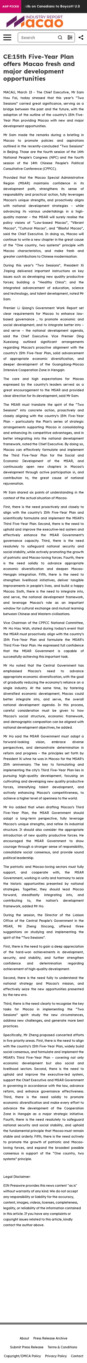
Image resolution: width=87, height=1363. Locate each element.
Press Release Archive (50, 1338)
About (24, 1338)
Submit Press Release (27, 1347)
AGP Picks (10, 6)
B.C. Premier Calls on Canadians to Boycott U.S (41, 6)
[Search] (60, 37)
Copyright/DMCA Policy (22, 1356)
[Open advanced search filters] (70, 37)
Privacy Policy (56, 1356)
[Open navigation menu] (7, 37)
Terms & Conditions (62, 1347)
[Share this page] (81, 37)
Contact (77, 1356)
